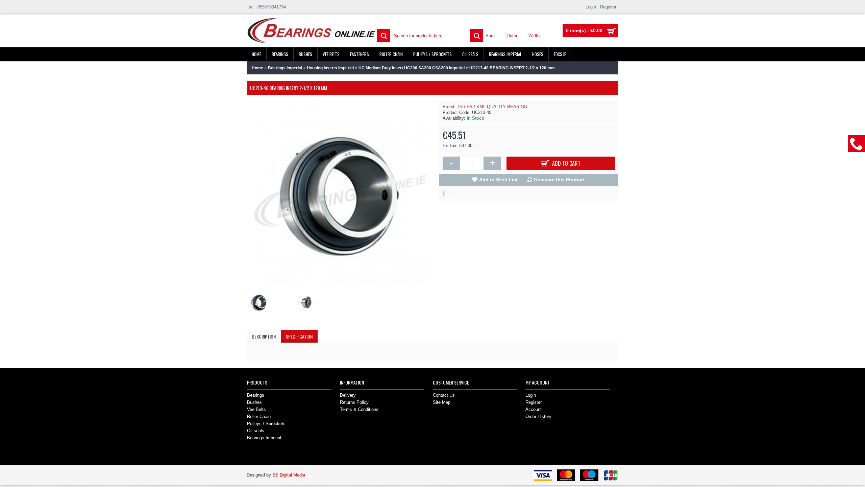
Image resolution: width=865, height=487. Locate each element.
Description (264, 336)
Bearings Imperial (264, 437)
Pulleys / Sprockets (266, 423)
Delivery (348, 395)
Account (533, 409)
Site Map (441, 402)
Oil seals (255, 430)
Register (533, 402)
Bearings (255, 395)
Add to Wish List (498, 179)
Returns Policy (354, 402)
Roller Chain (259, 416)
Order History (538, 416)
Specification (299, 336)
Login (530, 395)
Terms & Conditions (359, 409)
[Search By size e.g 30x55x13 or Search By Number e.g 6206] (383, 35)
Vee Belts (256, 409)
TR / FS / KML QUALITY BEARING (492, 106)
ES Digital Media (288, 475)
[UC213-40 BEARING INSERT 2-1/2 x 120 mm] (261, 300)
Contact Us (444, 395)
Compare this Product (559, 179)
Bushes (254, 402)
